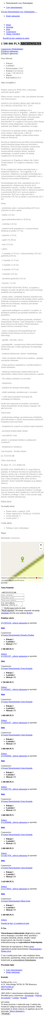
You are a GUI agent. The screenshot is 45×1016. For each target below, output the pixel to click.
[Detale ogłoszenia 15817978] (14, 855)
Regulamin (29, 995)
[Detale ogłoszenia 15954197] (14, 723)
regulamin (5, 613)
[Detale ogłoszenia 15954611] (14, 689)
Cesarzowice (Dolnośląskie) (12, 49)
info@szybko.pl (7, 987)
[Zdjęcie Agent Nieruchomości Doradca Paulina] (17, 635)
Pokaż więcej (6, 501)
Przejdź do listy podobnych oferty (16, 38)
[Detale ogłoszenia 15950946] (14, 756)
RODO (29, 613)
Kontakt (24, 998)
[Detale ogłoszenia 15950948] (14, 822)
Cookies (15, 998)
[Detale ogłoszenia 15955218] (14, 623)
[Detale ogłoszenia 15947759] (14, 789)
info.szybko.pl (6, 989)
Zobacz (4, 654)
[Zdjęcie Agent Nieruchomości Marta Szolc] (15, 901)
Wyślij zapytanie (8, 611)
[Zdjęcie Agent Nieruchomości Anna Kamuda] (16, 668)
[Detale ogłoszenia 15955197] (14, 656)
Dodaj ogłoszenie (13, 972)
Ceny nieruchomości (14, 7)
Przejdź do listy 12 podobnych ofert (15, 923)
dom (3, 628)
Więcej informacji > (17, 1011)
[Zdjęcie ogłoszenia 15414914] (10, 51)
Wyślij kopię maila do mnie (15, 608)
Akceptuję (5, 1014)
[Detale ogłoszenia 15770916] (14, 889)
